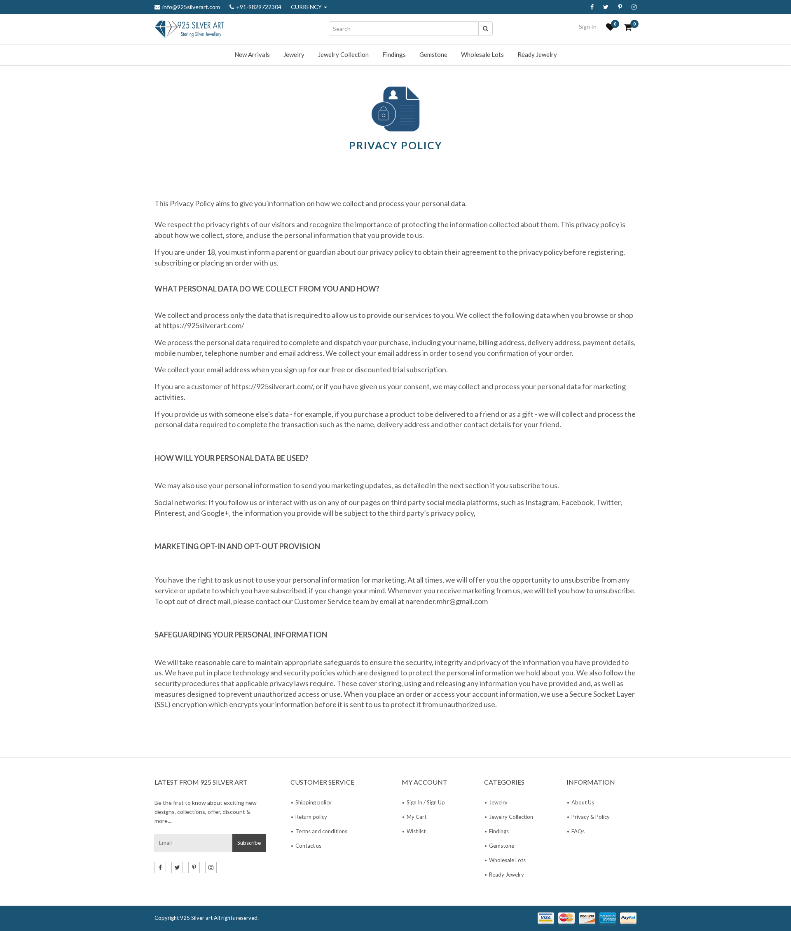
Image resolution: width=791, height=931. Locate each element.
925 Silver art (196, 918)
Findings (394, 54)
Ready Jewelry (537, 54)
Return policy (311, 816)
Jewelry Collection (343, 54)
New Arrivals (252, 54)
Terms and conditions (321, 831)
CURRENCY (307, 7)
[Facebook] (592, 7)
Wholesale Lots (482, 54)
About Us (582, 802)
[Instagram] (634, 7)
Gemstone (433, 54)
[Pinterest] (620, 7)
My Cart (416, 816)
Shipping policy (313, 802)
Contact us (308, 845)
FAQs (578, 831)
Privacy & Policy (590, 816)
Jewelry (293, 54)
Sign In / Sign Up (426, 802)
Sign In (588, 26)
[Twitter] (605, 7)
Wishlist (416, 831)
